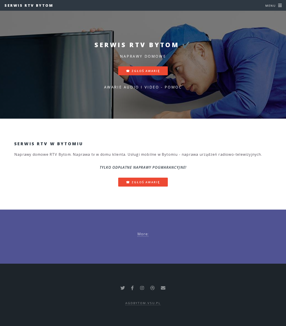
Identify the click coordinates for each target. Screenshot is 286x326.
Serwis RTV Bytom (28, 5)
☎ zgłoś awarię (143, 71)
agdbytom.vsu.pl (143, 303)
